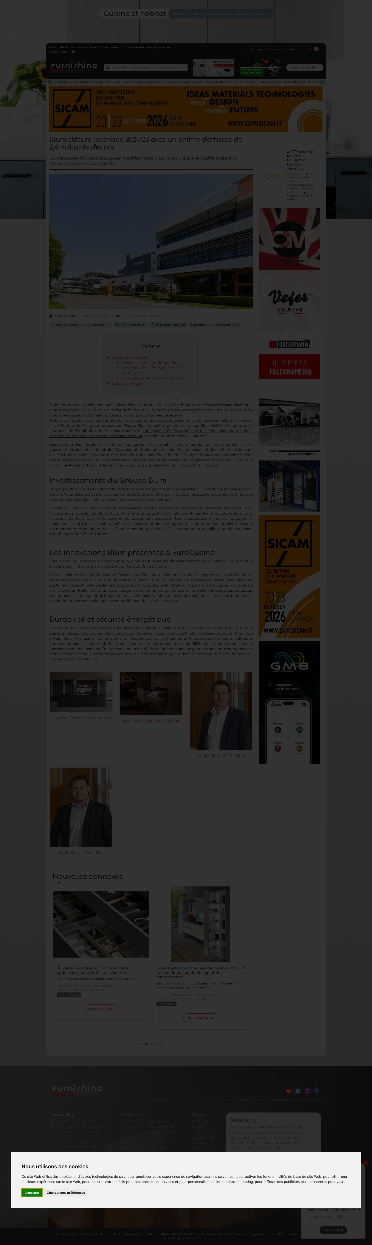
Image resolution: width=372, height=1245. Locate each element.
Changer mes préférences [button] (66, 1192)
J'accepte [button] (32, 1192)
